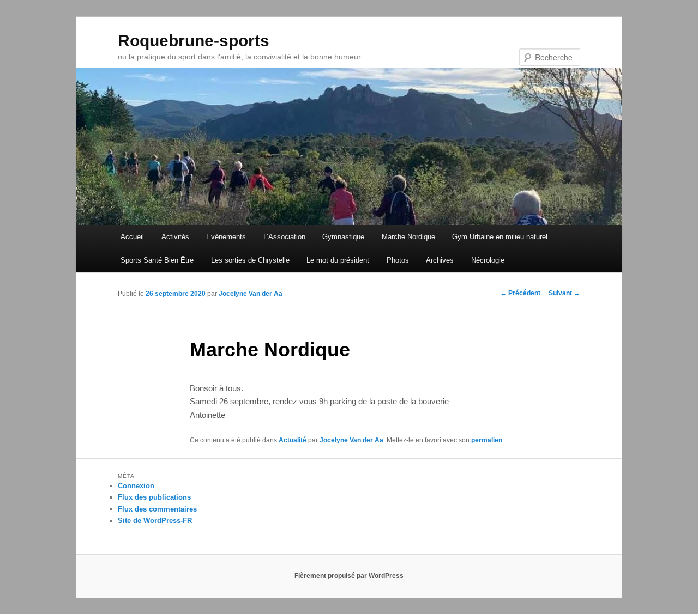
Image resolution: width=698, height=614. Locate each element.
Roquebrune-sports (193, 41)
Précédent (520, 293)
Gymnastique (343, 237)
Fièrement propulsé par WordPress (349, 576)
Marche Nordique (408, 237)
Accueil (132, 237)
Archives (440, 260)
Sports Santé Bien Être (157, 260)
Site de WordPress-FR (155, 520)
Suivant (564, 293)
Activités (175, 237)
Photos (398, 260)
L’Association (284, 237)
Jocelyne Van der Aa (250, 293)
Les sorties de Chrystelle (250, 260)
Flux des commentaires (157, 509)
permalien (486, 440)
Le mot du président (337, 260)
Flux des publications (154, 497)
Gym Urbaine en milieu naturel (499, 237)
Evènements (226, 237)
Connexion (136, 486)
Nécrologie (487, 260)
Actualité (292, 440)
